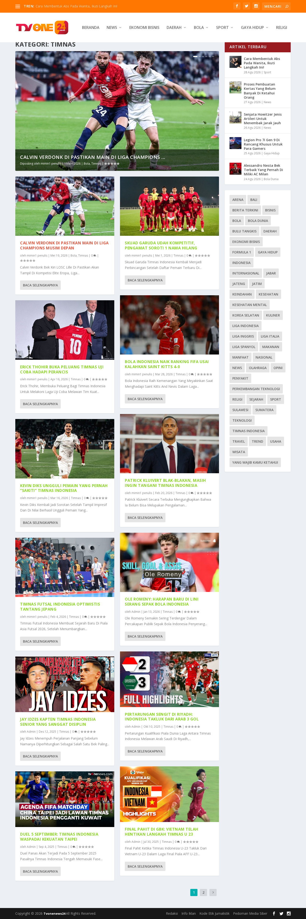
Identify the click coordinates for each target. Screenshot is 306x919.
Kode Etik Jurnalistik (214, 913)
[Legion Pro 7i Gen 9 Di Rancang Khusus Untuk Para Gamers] (235, 143)
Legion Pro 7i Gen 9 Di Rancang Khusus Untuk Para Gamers (263, 144)
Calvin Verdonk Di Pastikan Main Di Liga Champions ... (92, 157)
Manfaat (240, 357)
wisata (238, 452)
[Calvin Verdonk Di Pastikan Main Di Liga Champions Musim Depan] (64, 206)
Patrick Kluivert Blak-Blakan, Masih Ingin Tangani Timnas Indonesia (165, 483)
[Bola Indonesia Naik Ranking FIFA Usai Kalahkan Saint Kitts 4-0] (169, 325)
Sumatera (264, 410)
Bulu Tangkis (244, 231)
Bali (253, 199)
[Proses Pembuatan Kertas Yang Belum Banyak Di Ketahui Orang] (235, 87)
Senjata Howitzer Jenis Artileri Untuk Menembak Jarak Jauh (263, 118)
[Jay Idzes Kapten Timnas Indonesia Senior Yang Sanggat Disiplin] (64, 684)
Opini (278, 367)
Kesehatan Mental (249, 304)
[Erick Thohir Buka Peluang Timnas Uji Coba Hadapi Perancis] (64, 330)
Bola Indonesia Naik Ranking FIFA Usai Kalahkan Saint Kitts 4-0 (167, 364)
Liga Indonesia (245, 325)
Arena (237, 199)
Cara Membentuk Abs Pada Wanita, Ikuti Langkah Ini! (76, 6)
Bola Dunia (271, 179)
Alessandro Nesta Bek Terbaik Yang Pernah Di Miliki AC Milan (263, 169)
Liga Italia (270, 336)
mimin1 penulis (51, 163)
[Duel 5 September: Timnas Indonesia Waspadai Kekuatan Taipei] (64, 799)
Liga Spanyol (243, 346)
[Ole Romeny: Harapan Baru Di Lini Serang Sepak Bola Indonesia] (169, 562)
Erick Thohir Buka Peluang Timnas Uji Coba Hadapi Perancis (62, 369)
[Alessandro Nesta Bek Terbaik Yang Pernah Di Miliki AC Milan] (235, 169)
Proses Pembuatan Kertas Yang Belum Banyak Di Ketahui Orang (260, 91)
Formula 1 (241, 252)
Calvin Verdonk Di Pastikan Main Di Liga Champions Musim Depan (64, 245)
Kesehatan (268, 294)
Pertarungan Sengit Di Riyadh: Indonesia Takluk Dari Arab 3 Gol (162, 717)
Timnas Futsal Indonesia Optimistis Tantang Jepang (60, 607)
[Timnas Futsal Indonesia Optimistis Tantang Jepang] (64, 567)
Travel (238, 441)
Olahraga (258, 367)
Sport (222, 28)
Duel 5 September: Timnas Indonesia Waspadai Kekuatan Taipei (59, 837)
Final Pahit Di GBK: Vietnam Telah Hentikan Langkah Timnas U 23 (161, 832)
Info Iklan (188, 913)
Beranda (90, 28)
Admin (31, 732)
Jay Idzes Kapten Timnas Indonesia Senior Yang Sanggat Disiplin (58, 722)
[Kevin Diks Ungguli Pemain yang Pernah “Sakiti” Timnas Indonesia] (64, 448)
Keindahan (242, 294)
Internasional (245, 273)
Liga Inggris (243, 336)
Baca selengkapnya (40, 285)
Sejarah (256, 399)
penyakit (240, 378)
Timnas (96, 163)
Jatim (257, 283)
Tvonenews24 (55, 913)
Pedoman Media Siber (250, 913)
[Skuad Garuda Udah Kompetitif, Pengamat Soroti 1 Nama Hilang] (169, 206)
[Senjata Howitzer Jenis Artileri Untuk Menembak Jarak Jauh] (235, 118)
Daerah (174, 28)
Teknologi (242, 420)
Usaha (275, 441)
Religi (281, 28)
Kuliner (273, 315)
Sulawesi (240, 410)
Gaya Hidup (252, 28)
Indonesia (241, 262)
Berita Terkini (245, 210)
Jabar (271, 273)
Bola (199, 28)
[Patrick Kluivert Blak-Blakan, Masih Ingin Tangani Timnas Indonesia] (169, 443)
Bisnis (270, 210)
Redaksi (172, 913)
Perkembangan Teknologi (256, 389)
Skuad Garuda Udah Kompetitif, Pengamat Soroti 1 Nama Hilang (161, 245)
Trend (257, 441)
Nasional (264, 357)
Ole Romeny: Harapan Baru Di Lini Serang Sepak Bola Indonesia (161, 602)
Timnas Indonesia (248, 431)
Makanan (270, 346)
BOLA (236, 220)
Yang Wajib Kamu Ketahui (255, 462)
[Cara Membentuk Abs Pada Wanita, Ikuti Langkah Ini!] (235, 62)
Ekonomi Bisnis (144, 28)
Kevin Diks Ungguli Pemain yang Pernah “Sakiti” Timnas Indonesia (64, 488)
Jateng (238, 283)
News (112, 28)
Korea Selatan (245, 315)
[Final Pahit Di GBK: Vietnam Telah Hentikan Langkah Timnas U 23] (169, 794)
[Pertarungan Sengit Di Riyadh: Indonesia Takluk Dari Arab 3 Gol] (169, 679)
